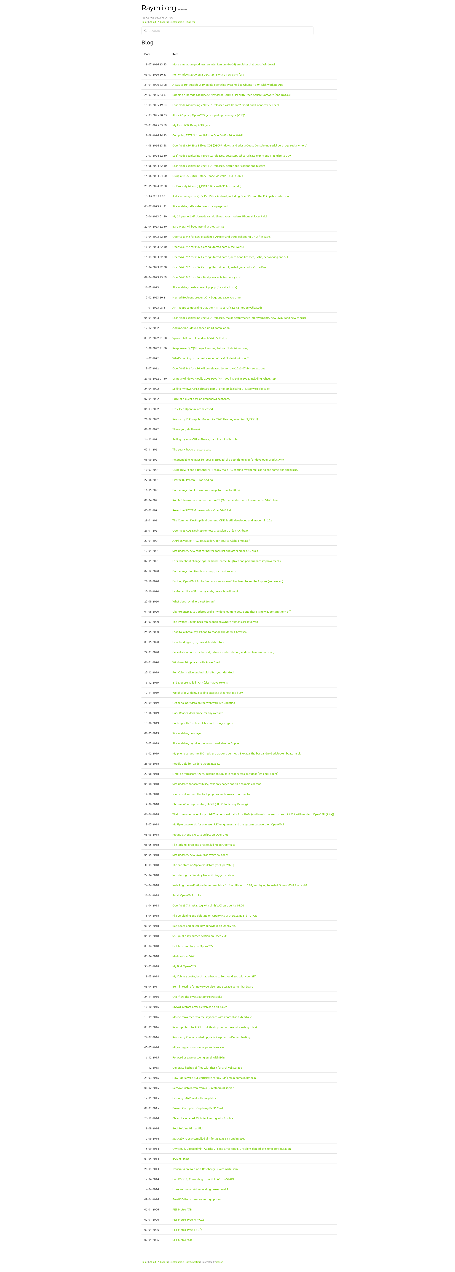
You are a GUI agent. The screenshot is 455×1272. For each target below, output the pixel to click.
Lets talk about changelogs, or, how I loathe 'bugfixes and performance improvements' (226, 560)
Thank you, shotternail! (186, 429)
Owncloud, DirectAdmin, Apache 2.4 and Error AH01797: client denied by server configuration (231, 1148)
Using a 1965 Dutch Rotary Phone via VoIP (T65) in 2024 (207, 175)
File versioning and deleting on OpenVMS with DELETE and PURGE (214, 915)
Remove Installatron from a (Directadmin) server (203, 1087)
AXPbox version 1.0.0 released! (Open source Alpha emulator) (211, 540)
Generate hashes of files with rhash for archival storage (207, 1067)
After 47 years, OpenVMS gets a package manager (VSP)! (208, 115)
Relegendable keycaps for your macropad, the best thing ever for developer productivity (228, 459)
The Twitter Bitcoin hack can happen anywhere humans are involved (215, 621)
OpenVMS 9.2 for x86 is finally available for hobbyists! (206, 277)
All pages (163, 21)
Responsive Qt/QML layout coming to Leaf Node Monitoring (210, 348)
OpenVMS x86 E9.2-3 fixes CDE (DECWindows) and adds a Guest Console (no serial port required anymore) (239, 145)
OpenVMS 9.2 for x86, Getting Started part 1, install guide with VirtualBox (219, 267)
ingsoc (219, 1261)
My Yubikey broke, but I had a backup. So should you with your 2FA (214, 976)
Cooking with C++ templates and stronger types (202, 723)
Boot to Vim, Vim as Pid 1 (188, 1128)
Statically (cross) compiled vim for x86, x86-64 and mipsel (208, 1138)
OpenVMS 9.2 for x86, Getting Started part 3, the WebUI (208, 246)
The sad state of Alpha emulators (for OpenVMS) (203, 864)
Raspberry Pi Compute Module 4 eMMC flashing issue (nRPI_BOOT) (215, 419)
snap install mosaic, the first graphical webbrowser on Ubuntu (211, 794)
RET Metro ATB (182, 1209)
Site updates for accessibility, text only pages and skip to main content (216, 783)
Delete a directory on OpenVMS (192, 946)
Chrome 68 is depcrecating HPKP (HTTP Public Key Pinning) (210, 804)
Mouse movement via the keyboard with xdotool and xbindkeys (212, 1016)
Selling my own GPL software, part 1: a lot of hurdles (205, 439)
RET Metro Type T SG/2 (187, 1229)
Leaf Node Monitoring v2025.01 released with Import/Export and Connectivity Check (225, 104)
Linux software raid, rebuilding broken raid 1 (200, 1189)
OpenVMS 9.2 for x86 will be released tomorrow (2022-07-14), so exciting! (219, 368)
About (152, 21)
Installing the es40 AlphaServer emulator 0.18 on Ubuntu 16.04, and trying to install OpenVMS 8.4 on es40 (239, 885)
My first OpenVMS (184, 966)
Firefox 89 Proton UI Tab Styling (192, 479)
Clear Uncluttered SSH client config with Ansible (202, 1118)
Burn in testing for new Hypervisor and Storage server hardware (212, 986)
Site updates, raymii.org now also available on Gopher (206, 743)
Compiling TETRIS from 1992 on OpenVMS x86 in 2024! (207, 135)
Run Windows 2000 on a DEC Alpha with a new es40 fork (208, 74)
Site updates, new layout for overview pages (200, 854)
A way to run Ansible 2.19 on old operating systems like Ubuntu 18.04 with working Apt (227, 84)
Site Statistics (193, 1261)
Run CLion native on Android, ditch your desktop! (203, 672)
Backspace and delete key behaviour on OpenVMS (204, 925)
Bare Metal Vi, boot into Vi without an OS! (198, 226)
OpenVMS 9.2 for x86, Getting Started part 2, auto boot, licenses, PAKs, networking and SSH (230, 256)
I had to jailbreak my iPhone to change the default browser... (210, 631)
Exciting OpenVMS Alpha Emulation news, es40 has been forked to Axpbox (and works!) (227, 581)
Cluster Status (177, 21)
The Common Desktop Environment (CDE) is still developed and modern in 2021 (223, 520)
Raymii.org (159, 8)
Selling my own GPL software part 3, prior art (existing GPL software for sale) (221, 388)
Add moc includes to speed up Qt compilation (201, 327)
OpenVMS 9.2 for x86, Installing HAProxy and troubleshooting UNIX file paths (221, 236)
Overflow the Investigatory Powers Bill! (197, 996)
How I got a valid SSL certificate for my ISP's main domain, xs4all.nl (214, 1077)
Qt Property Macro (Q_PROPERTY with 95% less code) (206, 186)
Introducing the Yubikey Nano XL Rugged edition (203, 875)
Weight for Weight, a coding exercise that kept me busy (207, 692)
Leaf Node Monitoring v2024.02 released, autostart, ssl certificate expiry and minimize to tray (231, 155)
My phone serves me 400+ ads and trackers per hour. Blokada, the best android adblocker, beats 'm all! (236, 753)
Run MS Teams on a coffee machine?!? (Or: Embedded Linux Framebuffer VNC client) (226, 500)
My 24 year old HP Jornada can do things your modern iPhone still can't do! (219, 216)
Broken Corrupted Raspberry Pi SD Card (197, 1108)
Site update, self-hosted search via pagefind (200, 206)
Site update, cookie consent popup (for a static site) (204, 287)
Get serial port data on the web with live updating (203, 702)
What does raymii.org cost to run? (193, 601)
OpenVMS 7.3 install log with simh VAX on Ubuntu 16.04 (208, 905)
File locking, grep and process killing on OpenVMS (203, 844)
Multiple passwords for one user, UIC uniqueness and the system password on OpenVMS (228, 824)
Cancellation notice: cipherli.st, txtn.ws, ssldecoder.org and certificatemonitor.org (223, 652)
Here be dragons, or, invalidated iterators (198, 642)
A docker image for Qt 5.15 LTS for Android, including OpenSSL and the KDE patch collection (230, 196)
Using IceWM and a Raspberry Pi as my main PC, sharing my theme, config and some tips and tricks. (235, 469)
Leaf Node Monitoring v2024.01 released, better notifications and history (218, 165)
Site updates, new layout (188, 733)
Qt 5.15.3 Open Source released (192, 408)
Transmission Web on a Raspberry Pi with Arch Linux (205, 1168)
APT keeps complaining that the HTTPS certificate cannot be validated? (217, 307)
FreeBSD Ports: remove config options (196, 1199)
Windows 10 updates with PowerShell (196, 662)
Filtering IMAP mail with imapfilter (194, 1098)
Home (144, 21)
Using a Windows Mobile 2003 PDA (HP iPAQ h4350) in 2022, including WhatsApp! (224, 378)
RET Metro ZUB (182, 1239)
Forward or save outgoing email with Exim (199, 1057)
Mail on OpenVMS (183, 956)
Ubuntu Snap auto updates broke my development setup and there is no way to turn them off (231, 611)
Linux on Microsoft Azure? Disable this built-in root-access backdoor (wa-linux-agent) (225, 773)
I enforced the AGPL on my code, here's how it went (205, 591)
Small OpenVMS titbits (186, 895)
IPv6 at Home (180, 1158)
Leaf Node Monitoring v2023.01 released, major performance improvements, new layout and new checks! (239, 317)
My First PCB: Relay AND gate (191, 125)
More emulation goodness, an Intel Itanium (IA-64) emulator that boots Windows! (223, 64)
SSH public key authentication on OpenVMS (200, 935)
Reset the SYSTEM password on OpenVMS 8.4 (201, 510)
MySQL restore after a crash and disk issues (199, 1006)
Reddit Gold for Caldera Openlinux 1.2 (196, 763)
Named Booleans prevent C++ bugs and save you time (206, 297)
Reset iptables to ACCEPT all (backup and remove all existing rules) (214, 1027)
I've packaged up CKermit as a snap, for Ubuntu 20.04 (206, 490)
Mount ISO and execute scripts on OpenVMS (200, 834)
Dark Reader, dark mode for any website (197, 712)
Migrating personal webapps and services (198, 1047)
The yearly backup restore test (191, 449)
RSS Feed (191, 21)
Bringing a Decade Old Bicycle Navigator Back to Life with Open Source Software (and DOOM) (231, 94)
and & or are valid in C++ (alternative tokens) (200, 682)
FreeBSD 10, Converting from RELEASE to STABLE (204, 1179)
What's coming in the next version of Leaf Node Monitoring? (210, 358)
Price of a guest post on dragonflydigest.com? (201, 398)
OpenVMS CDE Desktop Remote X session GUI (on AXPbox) (210, 530)
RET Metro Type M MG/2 (188, 1219)
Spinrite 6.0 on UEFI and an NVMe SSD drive (200, 338)
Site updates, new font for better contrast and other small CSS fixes (215, 550)
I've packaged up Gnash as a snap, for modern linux (204, 571)
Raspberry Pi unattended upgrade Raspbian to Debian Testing (211, 1037)
